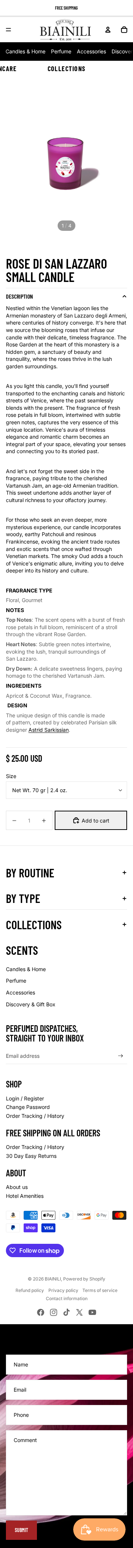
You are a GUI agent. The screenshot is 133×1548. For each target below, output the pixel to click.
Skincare (3, 68)
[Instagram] (53, 1312)
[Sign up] (120, 1055)
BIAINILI (53, 1279)
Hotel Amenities (25, 1196)
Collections (67, 68)
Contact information (67, 1298)
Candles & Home (25, 51)
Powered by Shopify (84, 1279)
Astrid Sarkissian (48, 730)
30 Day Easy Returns (31, 1156)
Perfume (61, 51)
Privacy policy (63, 1290)
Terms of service (99, 1290)
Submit (21, 1530)
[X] (79, 1312)
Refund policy (30, 1290)
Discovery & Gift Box (30, 1004)
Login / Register (25, 1098)
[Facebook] (40, 1312)
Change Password (28, 1107)
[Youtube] (92, 1312)
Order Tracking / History (35, 1116)
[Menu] (8, 29)
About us (17, 1187)
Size (11, 776)
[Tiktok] (66, 1312)
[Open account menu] (108, 29)
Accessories (91, 51)
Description (19, 296)
